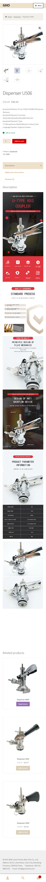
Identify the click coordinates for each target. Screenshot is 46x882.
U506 (7, 154)
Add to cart (19, 141)
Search (23, 878)
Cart (35, 876)
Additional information (14, 172)
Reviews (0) (9, 179)
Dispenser (17, 17)
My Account (7, 878)
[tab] (23, 165)
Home (10, 17)
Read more (23, 704)
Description (10, 165)
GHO (6, 5)
